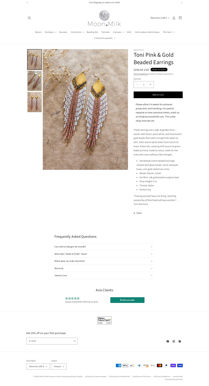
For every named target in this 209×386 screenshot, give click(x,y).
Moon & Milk (43, 376)
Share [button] (139, 213)
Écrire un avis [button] (127, 300)
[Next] (124, 109)
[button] (29, 18)
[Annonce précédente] (27, 2)
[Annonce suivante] (182, 2)
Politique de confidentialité (119, 376)
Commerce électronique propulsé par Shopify (65, 376)
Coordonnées (178, 376)
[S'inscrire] (74, 341)
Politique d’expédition (162, 376)
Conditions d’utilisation (142, 376)
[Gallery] (77, 109)
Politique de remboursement (95, 376)
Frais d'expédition (141, 74)
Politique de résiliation (174, 379)
